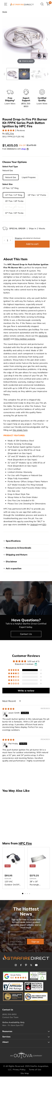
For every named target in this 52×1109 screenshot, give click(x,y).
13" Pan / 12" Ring (13, 195)
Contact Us (26, 634)
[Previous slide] (5, 39)
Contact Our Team (10, 1017)
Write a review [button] (26, 690)
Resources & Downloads (18, 547)
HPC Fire (9, 133)
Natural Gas (10, 177)
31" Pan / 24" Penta (14, 207)
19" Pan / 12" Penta (37, 195)
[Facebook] (21, 965)
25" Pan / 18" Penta (14, 201)
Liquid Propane (29, 177)
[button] (8, 130)
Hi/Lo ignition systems (25, 339)
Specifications (13, 541)
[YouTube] (36, 965)
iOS (44, 524)
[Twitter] (31, 965)
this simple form (20, 430)
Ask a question (13, 568)
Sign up (35, 941)
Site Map (25, 1073)
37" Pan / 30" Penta (14, 213)
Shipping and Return (16, 554)
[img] (8, 709)
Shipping (18, 238)
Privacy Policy (19, 1069)
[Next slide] (47, 39)
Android (34, 524)
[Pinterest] (26, 965)
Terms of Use (35, 1069)
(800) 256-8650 (9, 1014)
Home (4, 12)
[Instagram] (16, 965)
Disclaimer (11, 561)
